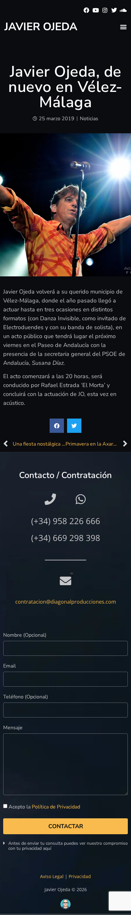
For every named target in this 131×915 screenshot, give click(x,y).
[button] (123, 26)
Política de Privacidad (56, 806)
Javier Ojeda (40, 26)
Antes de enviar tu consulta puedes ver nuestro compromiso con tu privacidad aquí (68, 845)
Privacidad (80, 876)
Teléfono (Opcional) (25, 697)
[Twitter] (114, 10)
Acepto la (44, 806)
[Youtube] (95, 10)
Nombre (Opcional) (24, 636)
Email (9, 666)
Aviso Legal (52, 876)
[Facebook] (86, 10)
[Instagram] (105, 10)
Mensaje (13, 728)
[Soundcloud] (123, 10)
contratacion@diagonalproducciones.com (65, 601)
